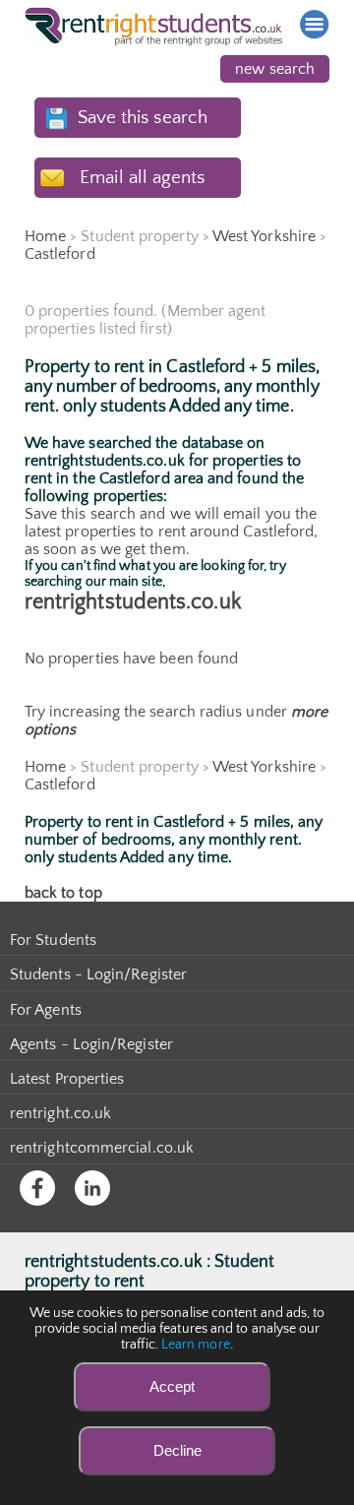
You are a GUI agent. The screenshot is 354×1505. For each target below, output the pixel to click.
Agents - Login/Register (91, 1044)
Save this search (142, 117)
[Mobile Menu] (314, 24)
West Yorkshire (264, 236)
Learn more (195, 1344)
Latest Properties (67, 1079)
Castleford (60, 254)
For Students (53, 940)
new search (275, 69)
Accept (172, 1386)
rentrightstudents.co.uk (133, 602)
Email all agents (142, 177)
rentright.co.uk (60, 1113)
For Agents (46, 1010)
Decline (177, 1450)
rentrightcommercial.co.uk (102, 1148)
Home (45, 236)
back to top (63, 893)
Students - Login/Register (98, 974)
